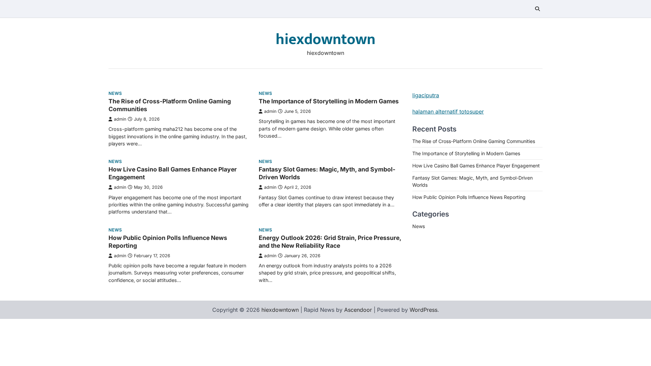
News (115, 93)
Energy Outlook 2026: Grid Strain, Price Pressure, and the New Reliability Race (330, 241)
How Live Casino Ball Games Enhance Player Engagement (476, 165)
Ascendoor (358, 309)
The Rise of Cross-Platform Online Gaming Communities (473, 141)
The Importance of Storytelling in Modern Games (329, 101)
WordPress (423, 309)
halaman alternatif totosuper (448, 111)
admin (120, 119)
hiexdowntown (325, 39)
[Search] (537, 9)
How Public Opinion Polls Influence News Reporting (469, 197)
